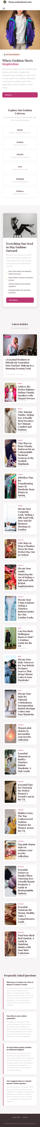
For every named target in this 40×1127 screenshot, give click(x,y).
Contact (25, 1117)
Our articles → (14, 300)
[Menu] (4, 8)
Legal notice (16, 1117)
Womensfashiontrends (20, 1)
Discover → (9, 95)
